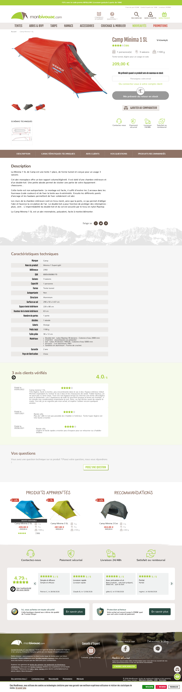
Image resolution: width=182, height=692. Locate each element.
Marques (80, 679)
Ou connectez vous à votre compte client (140, 84)
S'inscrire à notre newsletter (124, 666)
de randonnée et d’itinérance (54, 664)
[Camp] (162, 40)
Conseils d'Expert (91, 651)
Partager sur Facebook (96, 223)
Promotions (67, 679)
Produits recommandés (151, 154)
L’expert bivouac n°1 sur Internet (23, 650)
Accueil (13, 31)
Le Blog (157, 649)
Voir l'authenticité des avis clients (23, 589)
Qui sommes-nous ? (19, 679)
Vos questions (118, 154)
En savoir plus (74, 611)
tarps (36, 669)
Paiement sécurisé (133, 126)
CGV (156, 680)
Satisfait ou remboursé (162, 126)
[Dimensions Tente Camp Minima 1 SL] (22, 134)
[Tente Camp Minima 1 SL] (16, 107)
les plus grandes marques (45, 658)
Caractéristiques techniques (58, 154)
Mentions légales (146, 680)
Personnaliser (174, 687)
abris (32, 669)
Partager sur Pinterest (106, 223)
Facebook (125, 649)
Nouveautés (53, 679)
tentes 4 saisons (36, 667)
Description (23, 154)
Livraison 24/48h (147, 126)
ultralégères (15, 667)
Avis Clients (92, 154)
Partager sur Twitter (101, 223)
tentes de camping (36, 664)
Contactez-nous (119, 125)
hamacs (42, 669)
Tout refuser (162, 687)
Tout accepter (149, 687)
